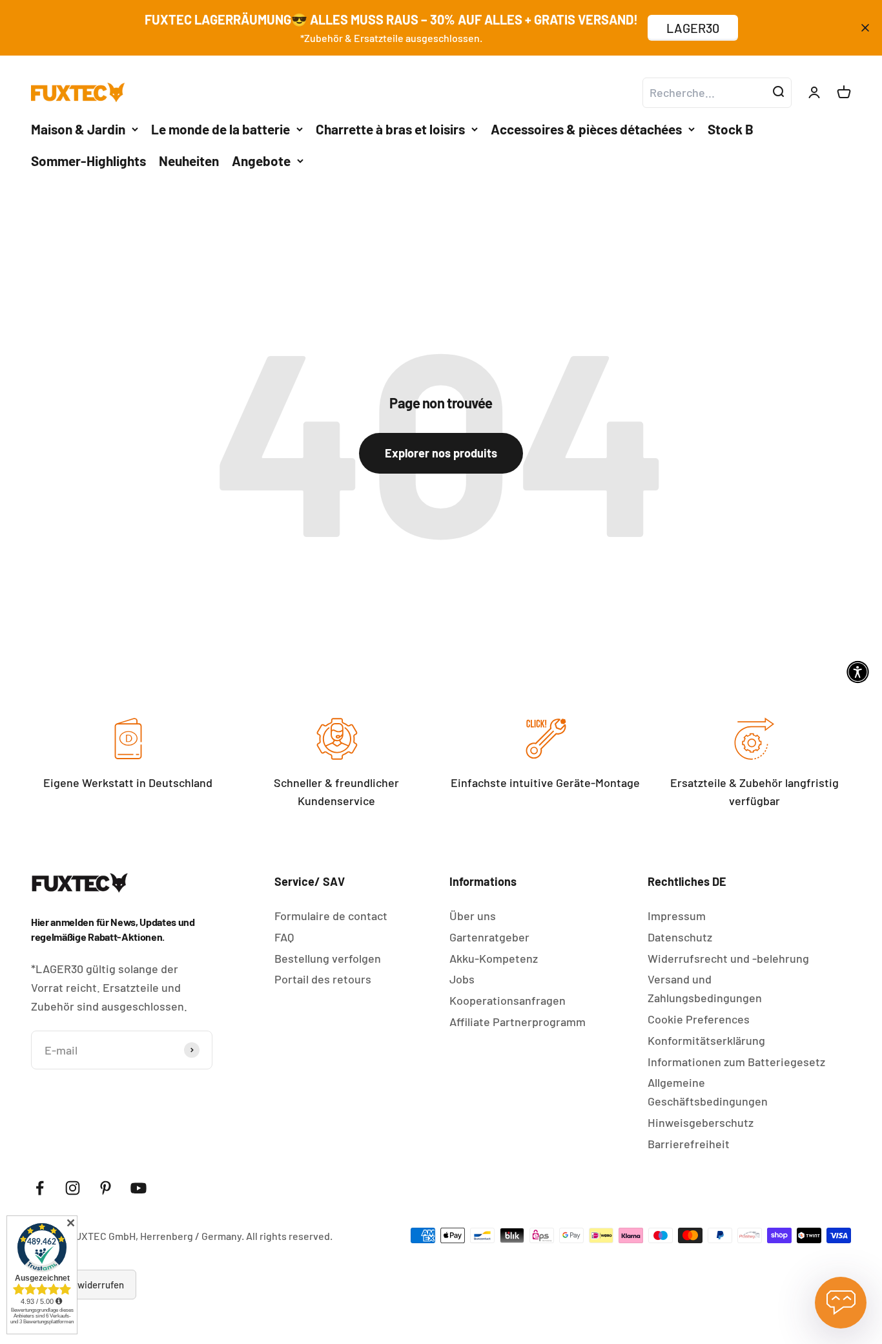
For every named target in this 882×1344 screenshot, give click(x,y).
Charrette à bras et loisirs (390, 128)
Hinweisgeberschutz (701, 1122)
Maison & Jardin (78, 128)
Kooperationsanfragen (507, 1000)
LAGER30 (692, 28)
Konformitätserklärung (706, 1040)
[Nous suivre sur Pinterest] (105, 1188)
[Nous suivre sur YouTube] (138, 1188)
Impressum (677, 915)
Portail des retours (322, 979)
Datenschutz (680, 937)
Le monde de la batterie (220, 128)
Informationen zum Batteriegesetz (736, 1062)
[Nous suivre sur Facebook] (39, 1188)
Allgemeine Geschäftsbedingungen (708, 1091)
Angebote (261, 160)
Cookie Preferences (699, 1019)
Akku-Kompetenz (493, 958)
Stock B (731, 128)
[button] (857, 672)
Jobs (462, 979)
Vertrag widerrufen (83, 1284)
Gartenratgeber (489, 937)
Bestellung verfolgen (327, 958)
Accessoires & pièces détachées (586, 128)
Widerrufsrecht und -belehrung (728, 958)
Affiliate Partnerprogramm (517, 1021)
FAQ (284, 937)
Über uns (472, 915)
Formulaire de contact (330, 915)
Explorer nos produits (441, 453)
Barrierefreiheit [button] (689, 1144)
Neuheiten (189, 160)
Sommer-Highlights (88, 160)
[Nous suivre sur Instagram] (72, 1188)
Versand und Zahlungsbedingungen (705, 988)
